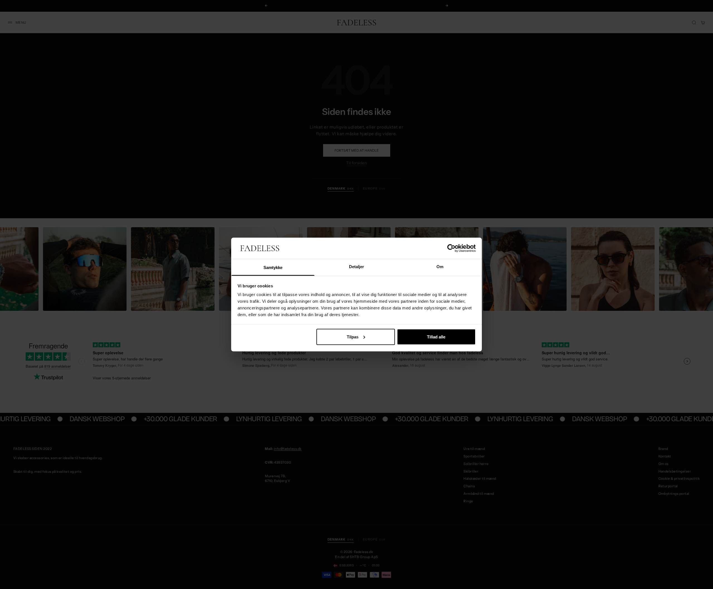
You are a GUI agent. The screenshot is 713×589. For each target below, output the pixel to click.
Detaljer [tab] (356, 266)
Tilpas (352, 336)
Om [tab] (439, 266)
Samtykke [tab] (273, 267)
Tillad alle (436, 336)
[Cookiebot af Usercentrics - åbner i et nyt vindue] (451, 248)
